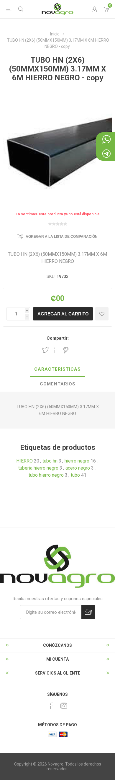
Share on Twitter (45, 350)
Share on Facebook (55, 350)
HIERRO (24, 461)
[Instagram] (63, 706)
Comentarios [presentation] (57, 384)
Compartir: (58, 338)
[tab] (57, 369)
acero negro (77, 468)
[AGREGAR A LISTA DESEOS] (102, 313)
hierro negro (77, 461)
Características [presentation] (57, 369)
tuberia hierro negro (38, 468)
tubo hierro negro (46, 475)
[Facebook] (51, 706)
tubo (75, 475)
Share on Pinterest (66, 350)
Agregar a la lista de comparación (62, 237)
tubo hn (50, 461)
